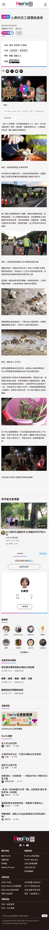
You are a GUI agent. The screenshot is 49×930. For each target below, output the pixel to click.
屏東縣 (17, 45)
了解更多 (24, 606)
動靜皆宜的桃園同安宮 (12, 690)
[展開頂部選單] (45, 4)
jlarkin (6, 635)
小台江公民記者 (12, 538)
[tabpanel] (24, 560)
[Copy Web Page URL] (21, 71)
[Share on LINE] (16, 71)
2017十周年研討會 (32, 886)
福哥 (7, 768)
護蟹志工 (18, 56)
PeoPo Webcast (31, 859)
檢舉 (19, 33)
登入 (31, 560)
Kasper (7, 806)
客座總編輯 (29, 871)
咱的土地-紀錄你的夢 (10, 889)
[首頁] (24, 4)
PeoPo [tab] (20, 553)
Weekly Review (7, 867)
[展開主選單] (3, 4)
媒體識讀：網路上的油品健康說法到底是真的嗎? (23, 815)
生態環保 (13, 51)
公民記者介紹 (29, 867)
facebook (20, 845)
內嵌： (6, 105)
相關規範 (5, 859)
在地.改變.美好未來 (32, 889)
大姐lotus (30, 635)
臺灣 (11, 45)
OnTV (6, 16)
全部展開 (23, 652)
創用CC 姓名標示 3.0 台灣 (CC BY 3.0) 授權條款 (14, 61)
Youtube (27, 845)
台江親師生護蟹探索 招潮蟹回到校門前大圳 (26, 533)
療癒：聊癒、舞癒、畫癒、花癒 (16, 678)
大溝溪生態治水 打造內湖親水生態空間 (21, 754)
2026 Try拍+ (6, 882)
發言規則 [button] (43, 553)
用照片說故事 (7, 893)
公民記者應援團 (30, 863)
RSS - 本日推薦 (7, 908)
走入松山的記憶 (9, 743)
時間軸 (4, 863)
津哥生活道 (9, 781)
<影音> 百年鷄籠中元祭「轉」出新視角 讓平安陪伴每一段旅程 (24, 791)
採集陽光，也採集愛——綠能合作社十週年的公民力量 (24, 777)
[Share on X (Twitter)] (12, 71)
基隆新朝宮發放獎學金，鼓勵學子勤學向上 (22, 802)
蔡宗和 (7, 795)
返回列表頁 (24, 567)
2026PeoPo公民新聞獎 (11, 728)
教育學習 (23, 51)
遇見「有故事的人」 (32, 893)
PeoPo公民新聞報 (31, 856)
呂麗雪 (24, 591)
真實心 (43, 635)
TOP (44, 916)
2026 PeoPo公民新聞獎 (11, 886)
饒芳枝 (7, 819)
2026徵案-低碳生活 (32, 882)
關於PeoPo (6, 856)
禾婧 (7, 757)
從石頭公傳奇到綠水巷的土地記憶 (17, 667)
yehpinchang (18, 635)
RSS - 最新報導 (7, 904)
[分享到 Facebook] (7, 71)
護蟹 (11, 56)
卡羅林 (7, 746)
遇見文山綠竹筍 (9, 764)
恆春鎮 (24, 45)
